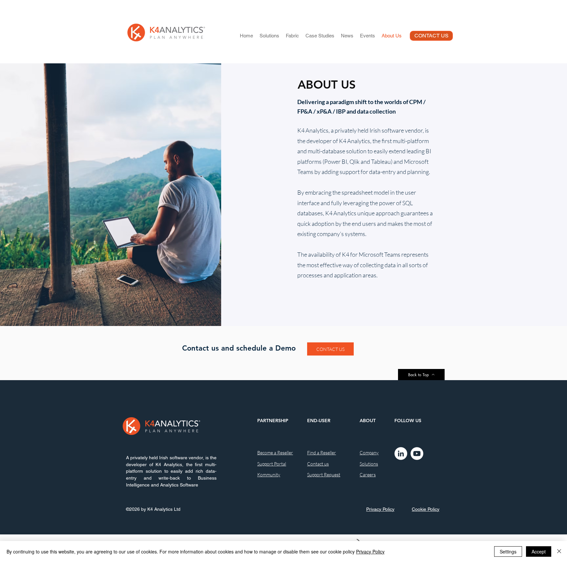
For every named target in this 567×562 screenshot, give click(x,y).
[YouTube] (416, 453)
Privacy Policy (370, 551)
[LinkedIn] (400, 453)
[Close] (559, 551)
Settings (508, 551)
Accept (539, 551)
